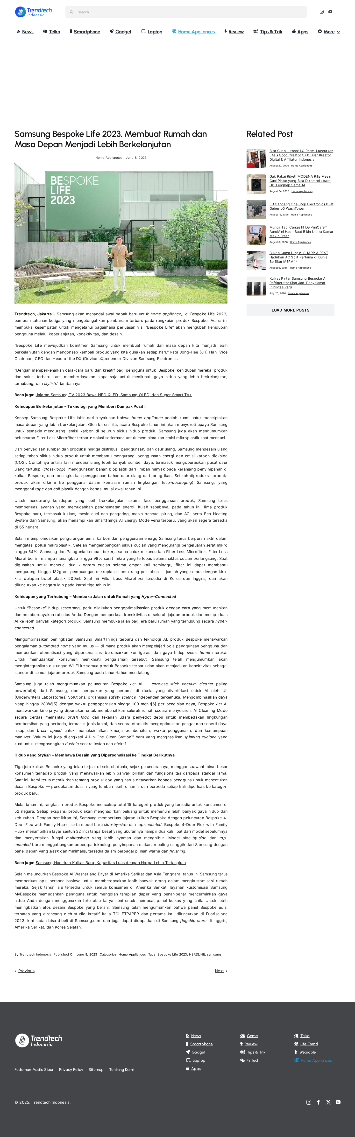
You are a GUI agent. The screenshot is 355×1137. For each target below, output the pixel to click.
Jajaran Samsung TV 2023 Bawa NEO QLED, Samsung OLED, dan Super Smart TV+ (114, 394)
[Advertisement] (177, 75)
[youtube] (330, 12)
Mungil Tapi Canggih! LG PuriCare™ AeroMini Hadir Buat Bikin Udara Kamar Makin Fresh (302, 231)
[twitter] (328, 1102)
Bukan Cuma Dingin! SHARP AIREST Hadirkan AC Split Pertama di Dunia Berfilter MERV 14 (299, 257)
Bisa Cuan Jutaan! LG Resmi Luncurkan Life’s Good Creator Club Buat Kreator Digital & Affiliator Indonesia (302, 155)
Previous (26, 970)
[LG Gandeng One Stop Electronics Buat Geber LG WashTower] (256, 203)
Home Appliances (109, 157)
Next (219, 970)
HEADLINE (197, 954)
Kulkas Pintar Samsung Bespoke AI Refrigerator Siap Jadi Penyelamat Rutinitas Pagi (298, 282)
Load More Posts (291, 310)
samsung (214, 954)
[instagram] (322, 12)
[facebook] (318, 1102)
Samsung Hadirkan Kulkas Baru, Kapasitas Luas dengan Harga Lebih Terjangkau (111, 862)
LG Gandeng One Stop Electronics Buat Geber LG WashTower (302, 206)
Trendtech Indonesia (35, 954)
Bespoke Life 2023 (208, 314)
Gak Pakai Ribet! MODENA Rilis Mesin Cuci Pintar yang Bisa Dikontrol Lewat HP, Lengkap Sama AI (300, 180)
